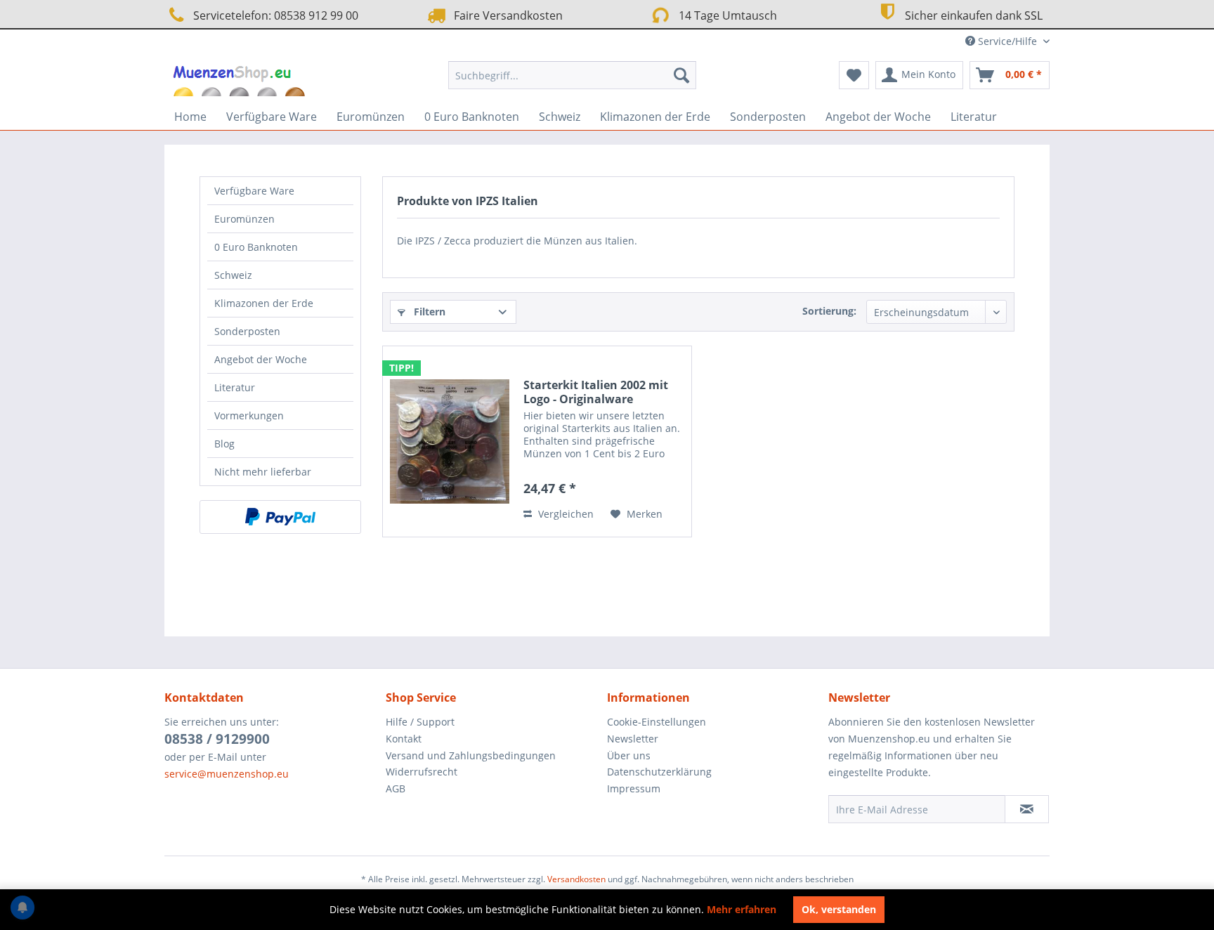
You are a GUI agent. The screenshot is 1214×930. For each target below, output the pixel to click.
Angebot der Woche (260, 359)
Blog (224, 443)
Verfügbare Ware (254, 190)
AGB (395, 788)
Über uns (629, 755)
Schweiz (233, 275)
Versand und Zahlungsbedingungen (471, 755)
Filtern (428, 311)
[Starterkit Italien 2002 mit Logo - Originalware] (449, 441)
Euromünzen (244, 218)
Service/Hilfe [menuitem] (1007, 41)
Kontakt (404, 738)
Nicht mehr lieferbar (262, 471)
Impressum (633, 788)
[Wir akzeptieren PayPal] (280, 517)
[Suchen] (681, 75)
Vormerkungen (249, 415)
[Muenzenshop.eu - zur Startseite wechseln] (240, 78)
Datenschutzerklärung (659, 771)
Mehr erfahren (741, 909)
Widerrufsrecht (421, 771)
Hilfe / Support (420, 721)
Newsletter (632, 738)
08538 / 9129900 (217, 739)
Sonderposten (247, 331)
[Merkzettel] (854, 75)
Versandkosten (576, 879)
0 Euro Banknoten (256, 247)
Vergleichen (564, 513)
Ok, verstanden (839, 909)
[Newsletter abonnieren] (1027, 809)
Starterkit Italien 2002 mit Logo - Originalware (595, 392)
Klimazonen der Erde (263, 303)
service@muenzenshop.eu (226, 773)
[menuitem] (572, 75)
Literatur (234, 387)
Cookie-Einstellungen (656, 721)
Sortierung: (829, 310)
